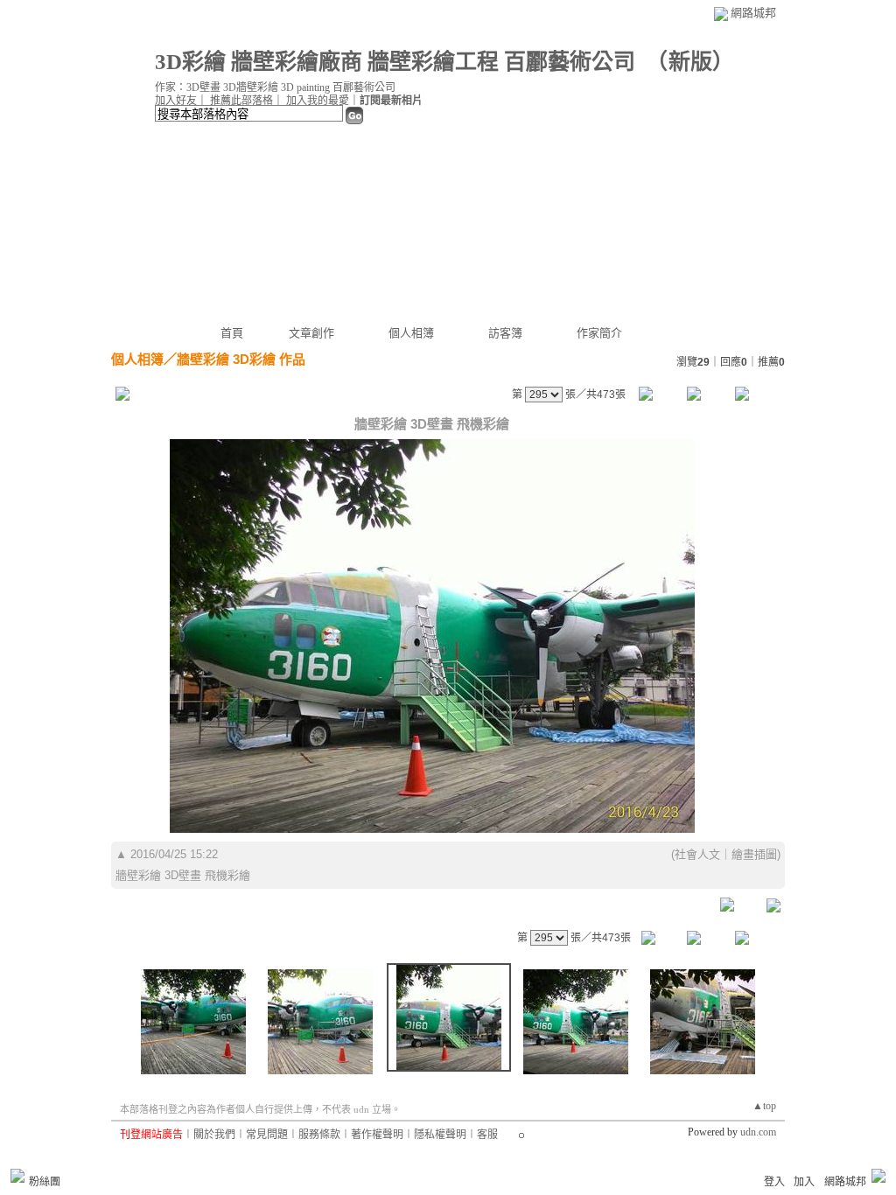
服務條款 (319, 1135)
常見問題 (267, 1135)
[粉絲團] (17, 1176)
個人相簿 (411, 332)
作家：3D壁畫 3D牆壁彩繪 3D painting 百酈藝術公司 (275, 87)
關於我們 (214, 1135)
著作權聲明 (377, 1135)
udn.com (758, 1132)
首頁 (231, 332)
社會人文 (697, 854)
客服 (487, 1135)
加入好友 (176, 100)
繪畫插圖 (754, 854)
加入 (804, 1182)
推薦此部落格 (241, 100)
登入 (774, 1182)
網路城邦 (753, 12)
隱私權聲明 (440, 1135)
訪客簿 (505, 332)
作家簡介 (599, 332)
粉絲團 (44, 1182)
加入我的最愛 (317, 100)
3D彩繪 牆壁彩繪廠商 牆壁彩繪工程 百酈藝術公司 (395, 61)
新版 (690, 61)
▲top (764, 1106)
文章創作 (311, 332)
